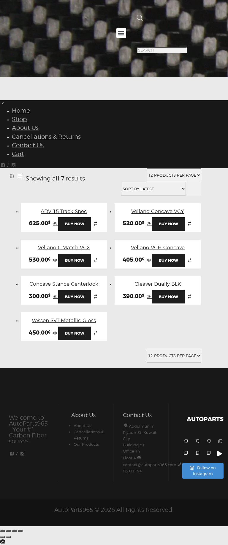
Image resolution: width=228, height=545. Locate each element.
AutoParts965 (73, 509)
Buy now (74, 223)
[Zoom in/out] (2, 531)
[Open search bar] (140, 19)
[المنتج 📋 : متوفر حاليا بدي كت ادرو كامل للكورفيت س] (219, 454)
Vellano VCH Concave (158, 247)
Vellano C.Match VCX (64, 247)
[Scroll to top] (2, 541)
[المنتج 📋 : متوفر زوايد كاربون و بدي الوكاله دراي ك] (185, 454)
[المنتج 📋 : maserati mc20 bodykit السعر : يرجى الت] (185, 442)
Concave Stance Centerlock (63, 284)
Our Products (86, 444)
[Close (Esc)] (20, 531)
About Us (82, 425)
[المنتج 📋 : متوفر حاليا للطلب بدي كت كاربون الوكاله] (196, 454)
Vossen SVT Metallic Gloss (64, 320)
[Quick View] (55, 223)
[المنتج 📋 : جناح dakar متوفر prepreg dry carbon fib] (208, 454)
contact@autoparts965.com (149, 464)
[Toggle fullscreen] (8, 531)
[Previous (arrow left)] (2, 537)
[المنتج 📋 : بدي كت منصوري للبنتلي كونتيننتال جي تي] (219, 442)
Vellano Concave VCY (157, 211)
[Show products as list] (20, 175)
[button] (121, 33)
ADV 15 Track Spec (64, 211)
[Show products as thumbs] (12, 175)
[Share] (14, 531)
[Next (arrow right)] (8, 537)
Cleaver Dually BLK (157, 284)
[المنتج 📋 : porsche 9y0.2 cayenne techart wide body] (196, 442)
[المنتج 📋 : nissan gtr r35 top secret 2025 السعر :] (208, 442)
